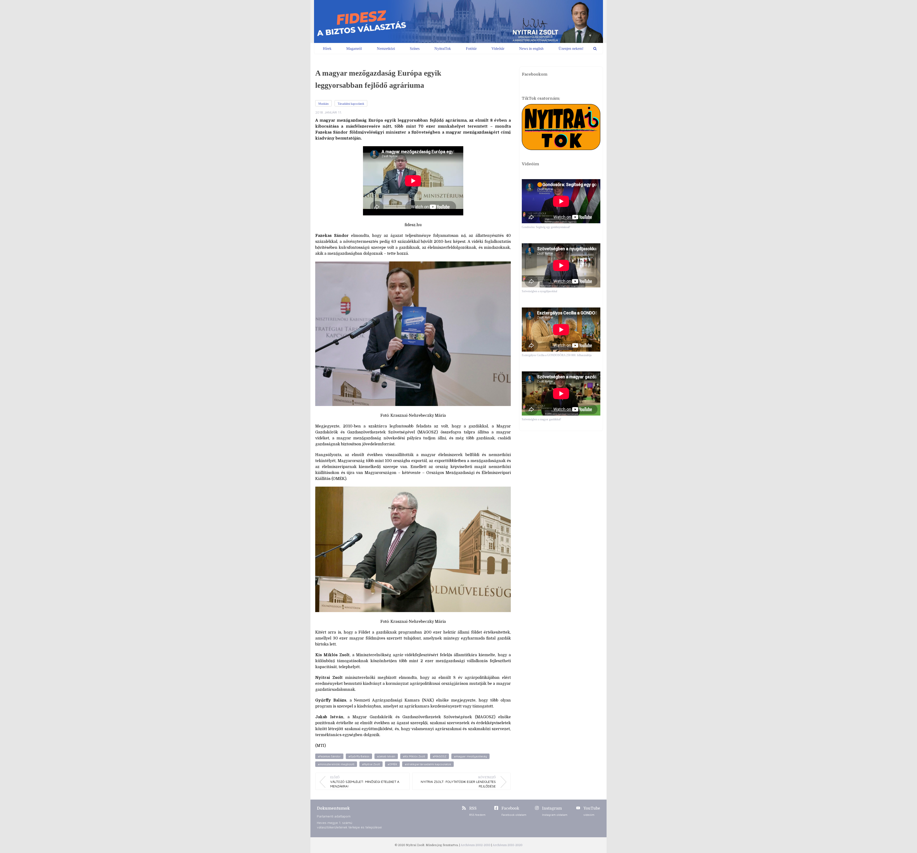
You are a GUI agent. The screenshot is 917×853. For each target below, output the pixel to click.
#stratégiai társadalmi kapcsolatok (428, 764)
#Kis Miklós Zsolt (414, 756)
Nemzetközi (386, 49)
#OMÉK (392, 764)
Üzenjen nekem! (571, 49)
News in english (531, 49)
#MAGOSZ (439, 756)
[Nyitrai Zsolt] (458, 21)
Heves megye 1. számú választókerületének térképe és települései (349, 825)
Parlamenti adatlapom (334, 816)
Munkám (323, 103)
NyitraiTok (442, 49)
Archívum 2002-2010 (476, 845)
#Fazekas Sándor (329, 756)
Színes (415, 49)
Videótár (497, 49)
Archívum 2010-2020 (507, 845)
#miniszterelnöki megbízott (336, 764)
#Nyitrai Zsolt (371, 764)
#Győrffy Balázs (358, 756)
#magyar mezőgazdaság (470, 756)
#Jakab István (386, 756)
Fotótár (471, 49)
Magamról (354, 49)
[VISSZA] (595, 48)
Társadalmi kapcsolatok (351, 103)
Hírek (327, 49)
